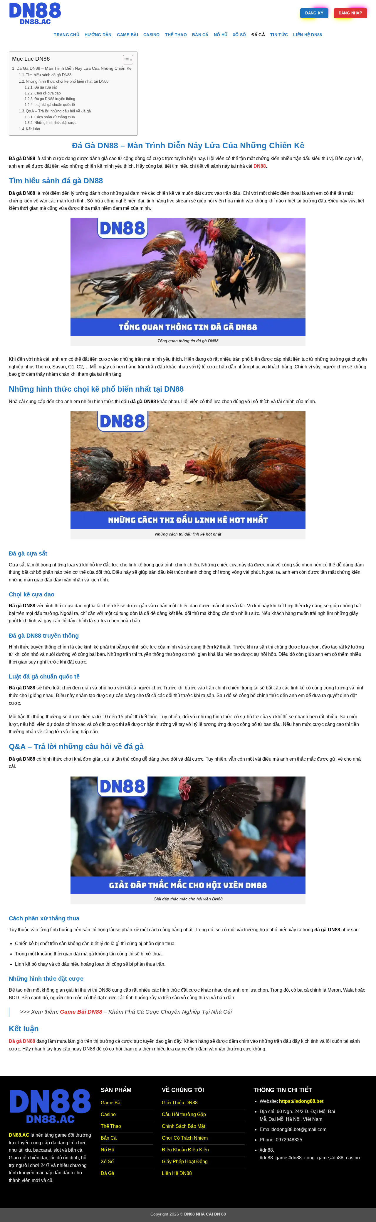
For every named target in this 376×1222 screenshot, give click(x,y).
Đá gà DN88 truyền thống (54, 99)
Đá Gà (258, 34)
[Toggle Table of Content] (125, 60)
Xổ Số (239, 34)
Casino (151, 34)
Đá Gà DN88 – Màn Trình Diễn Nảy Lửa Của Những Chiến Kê (74, 68)
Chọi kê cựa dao (47, 93)
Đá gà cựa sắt (45, 87)
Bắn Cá (200, 34)
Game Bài (127, 34)
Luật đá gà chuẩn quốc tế (54, 105)
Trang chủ (66, 34)
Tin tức (279, 34)
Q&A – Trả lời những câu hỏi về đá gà (58, 111)
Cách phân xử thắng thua (54, 117)
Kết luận (33, 129)
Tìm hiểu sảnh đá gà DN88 (48, 75)
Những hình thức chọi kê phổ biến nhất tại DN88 (67, 81)
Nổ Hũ (220, 34)
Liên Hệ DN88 (307, 34)
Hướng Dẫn (98, 34)
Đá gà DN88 (22, 1041)
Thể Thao (176, 34)
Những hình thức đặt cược (55, 122)
